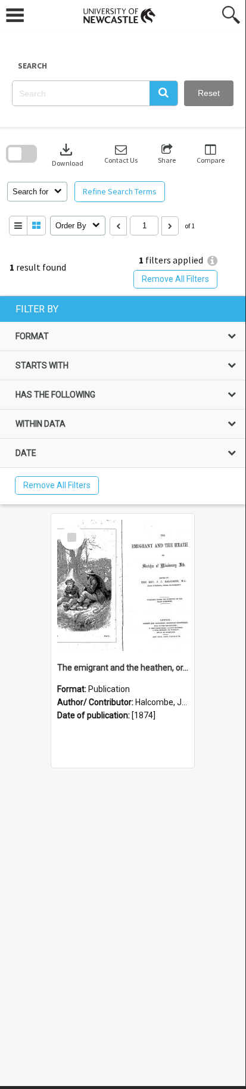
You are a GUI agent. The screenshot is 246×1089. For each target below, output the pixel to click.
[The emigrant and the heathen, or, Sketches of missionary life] (122, 585)
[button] (164, 93)
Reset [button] (209, 93)
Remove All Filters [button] (175, 279)
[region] (122, 400)
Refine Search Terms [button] (120, 191)
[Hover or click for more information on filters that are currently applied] (212, 261)
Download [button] (67, 154)
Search (32, 65)
